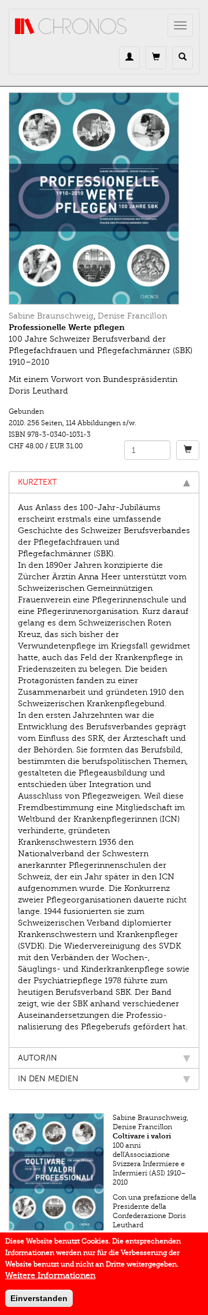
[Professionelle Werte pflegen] (104, 198)
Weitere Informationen (50, 1275)
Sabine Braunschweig (51, 316)
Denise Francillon (132, 316)
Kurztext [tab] (37, 482)
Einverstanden (39, 1298)
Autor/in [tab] (37, 1058)
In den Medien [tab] (48, 1078)
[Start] (71, 26)
